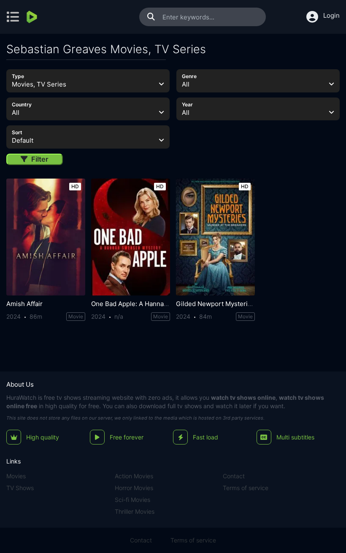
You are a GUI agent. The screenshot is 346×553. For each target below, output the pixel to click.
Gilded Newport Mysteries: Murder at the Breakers (251, 304)
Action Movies (134, 476)
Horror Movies (134, 487)
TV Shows (20, 487)
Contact (234, 476)
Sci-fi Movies (132, 499)
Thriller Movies (134, 511)
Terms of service (245, 487)
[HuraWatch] (32, 17)
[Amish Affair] (45, 237)
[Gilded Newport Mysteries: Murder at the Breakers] (215, 237)
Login (331, 15)
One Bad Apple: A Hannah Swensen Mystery (157, 304)
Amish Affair (24, 304)
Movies (16, 476)
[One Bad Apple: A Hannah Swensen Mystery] (130, 237)
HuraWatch (21, 397)
